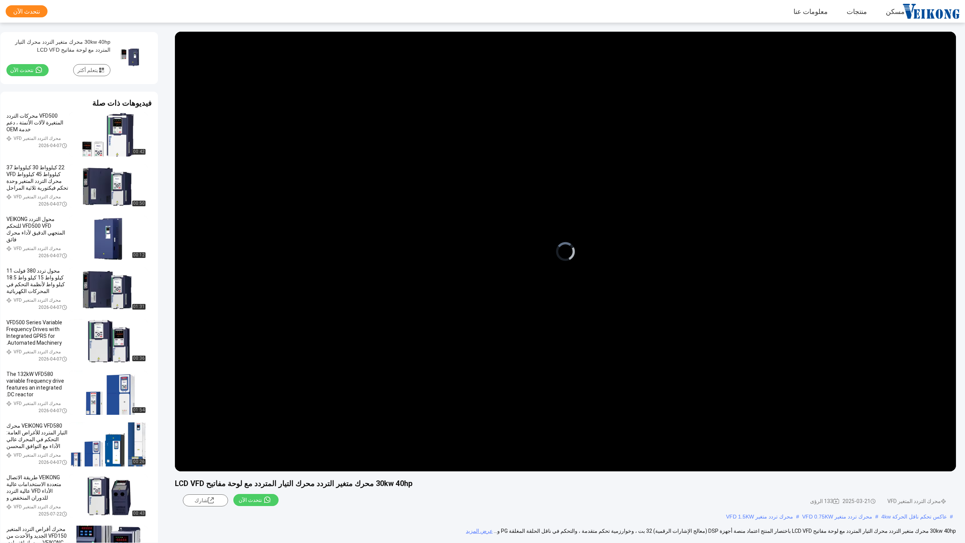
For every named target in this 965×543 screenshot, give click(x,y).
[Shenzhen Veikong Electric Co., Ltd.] (936, 11)
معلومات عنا (810, 11)
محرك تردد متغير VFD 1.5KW (759, 517)
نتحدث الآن (26, 11)
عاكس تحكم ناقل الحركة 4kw (914, 517)
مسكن (895, 11)
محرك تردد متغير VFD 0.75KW (837, 517)
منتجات (857, 11)
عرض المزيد (479, 531)
